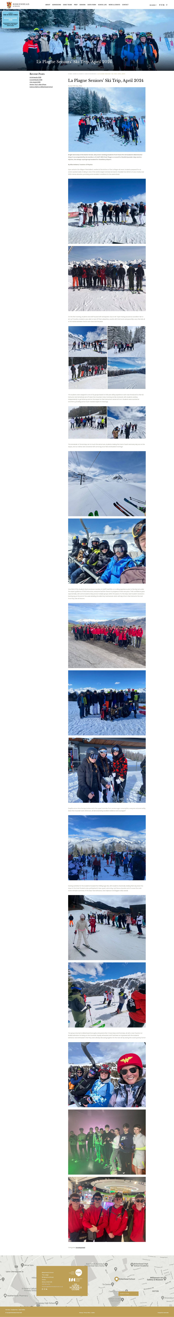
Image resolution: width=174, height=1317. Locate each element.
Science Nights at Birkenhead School (41, 87)
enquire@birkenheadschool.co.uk (52, 1287)
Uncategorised (80, 1247)
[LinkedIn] (163, 5)
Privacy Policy (87, 1312)
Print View (7, 1309)
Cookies (93, 1312)
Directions (124, 1293)
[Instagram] (161, 5)
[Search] (166, 4)
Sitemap (81, 1312)
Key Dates (152, 5)
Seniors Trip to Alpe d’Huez (38, 84)
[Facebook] (159, 5)
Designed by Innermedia (163, 1312)
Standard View (14, 1309)
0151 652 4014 (46, 1284)
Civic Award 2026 (35, 82)
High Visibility (22, 1309)
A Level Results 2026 (36, 80)
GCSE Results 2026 (35, 77)
